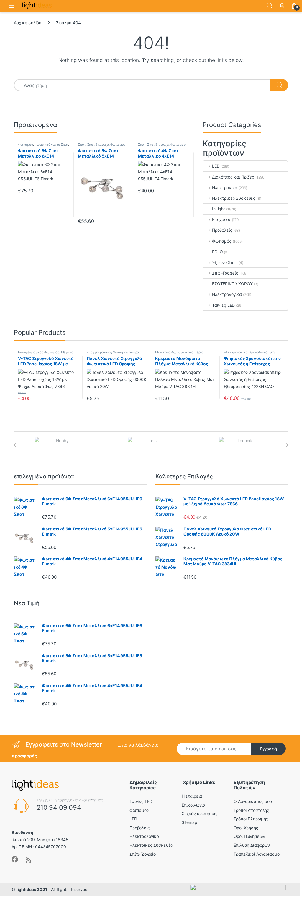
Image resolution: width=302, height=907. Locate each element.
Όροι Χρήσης (246, 827)
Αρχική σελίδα (28, 22)
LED (215, 165)
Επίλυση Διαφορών (252, 845)
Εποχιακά (221, 219)
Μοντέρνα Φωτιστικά (171, 352)
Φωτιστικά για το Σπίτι (51, 144)
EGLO (217, 251)
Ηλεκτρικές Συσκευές (233, 198)
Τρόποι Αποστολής (251, 810)
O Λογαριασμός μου (253, 801)
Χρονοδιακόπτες (261, 352)
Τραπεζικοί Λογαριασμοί (257, 853)
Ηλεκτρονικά (224, 187)
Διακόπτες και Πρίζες (233, 176)
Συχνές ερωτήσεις (200, 813)
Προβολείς (222, 230)
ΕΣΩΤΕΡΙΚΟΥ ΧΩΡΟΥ (232, 283)
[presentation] (15, 445)
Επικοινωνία (193, 804)
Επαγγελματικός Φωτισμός (38, 352)
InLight (218, 208)
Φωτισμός (25, 144)
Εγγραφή (268, 748)
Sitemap (189, 822)
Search (269, 5)
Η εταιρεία (192, 796)
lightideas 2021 (32, 889)
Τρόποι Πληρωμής (251, 818)
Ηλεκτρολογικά (227, 294)
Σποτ (81, 144)
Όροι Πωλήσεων (249, 836)
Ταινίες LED (223, 305)
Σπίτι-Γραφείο (225, 272)
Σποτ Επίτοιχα (98, 144)
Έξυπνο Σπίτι (224, 262)
